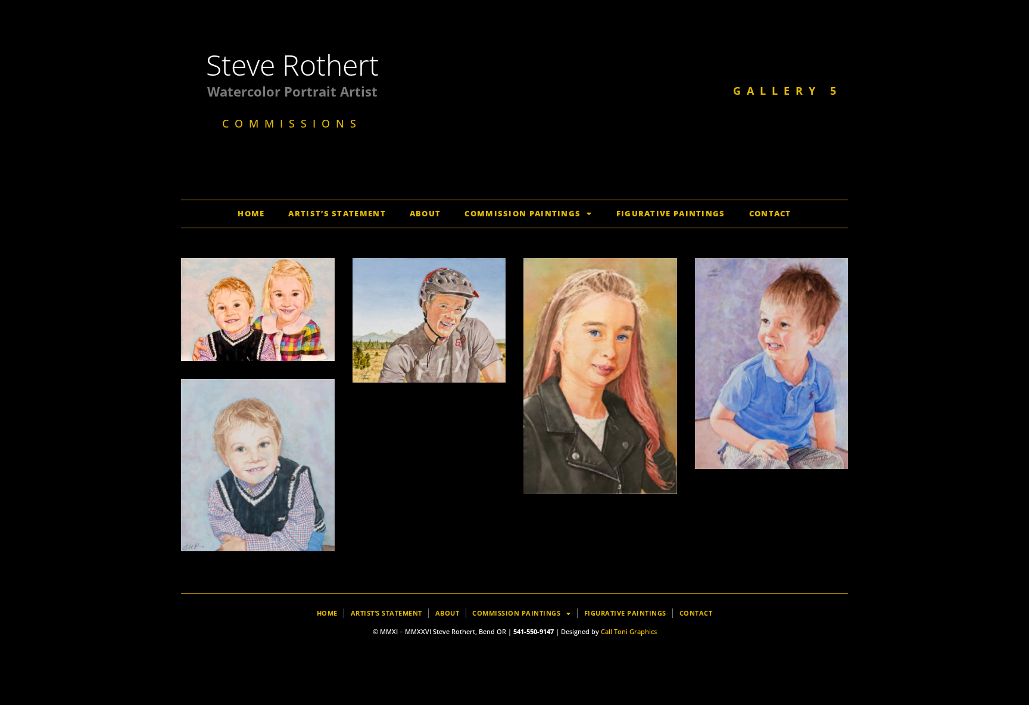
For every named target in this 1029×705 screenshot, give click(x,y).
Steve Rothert (292, 64)
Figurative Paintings (670, 213)
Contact (770, 213)
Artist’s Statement (336, 213)
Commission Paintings (522, 213)
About (425, 213)
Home (251, 213)
